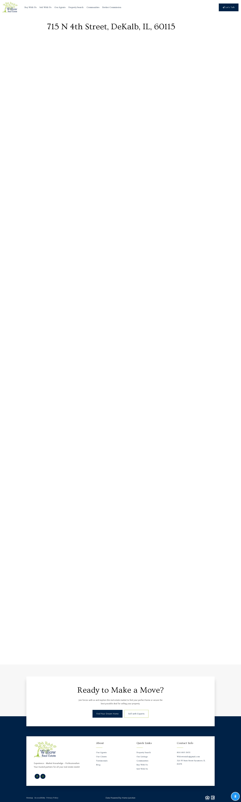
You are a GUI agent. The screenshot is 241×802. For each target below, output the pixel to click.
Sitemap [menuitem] (29, 798)
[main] (120, 339)
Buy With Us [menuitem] (31, 7)
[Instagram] (42, 776)
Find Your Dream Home (107, 714)
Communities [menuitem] (93, 7)
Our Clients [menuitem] (101, 757)
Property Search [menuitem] (76, 7)
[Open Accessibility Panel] (235, 796)
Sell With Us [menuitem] (45, 7)
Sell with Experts (136, 714)
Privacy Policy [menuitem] (52, 798)
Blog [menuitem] (98, 765)
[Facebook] (37, 776)
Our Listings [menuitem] (142, 757)
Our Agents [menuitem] (60, 7)
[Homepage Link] (10, 7)
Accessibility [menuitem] (39, 798)
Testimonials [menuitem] (102, 761)
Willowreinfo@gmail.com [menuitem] (188, 757)
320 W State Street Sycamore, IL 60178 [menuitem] (191, 762)
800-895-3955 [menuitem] (183, 752)
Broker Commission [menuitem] (111, 7)
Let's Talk (230, 7)
